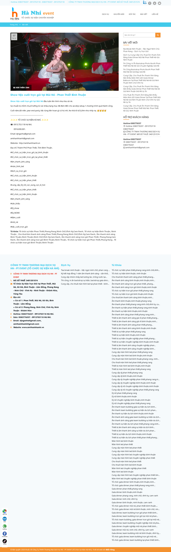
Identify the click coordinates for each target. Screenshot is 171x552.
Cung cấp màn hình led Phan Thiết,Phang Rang (132, 352)
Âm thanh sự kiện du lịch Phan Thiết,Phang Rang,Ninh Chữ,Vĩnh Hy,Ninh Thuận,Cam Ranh (135, 425)
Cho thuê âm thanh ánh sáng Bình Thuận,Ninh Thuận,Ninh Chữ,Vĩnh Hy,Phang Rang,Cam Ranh (132, 298)
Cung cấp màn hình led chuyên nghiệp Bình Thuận (134, 454)
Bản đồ (5, 514)
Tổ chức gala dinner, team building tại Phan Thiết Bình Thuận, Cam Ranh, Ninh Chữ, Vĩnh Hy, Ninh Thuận (135, 541)
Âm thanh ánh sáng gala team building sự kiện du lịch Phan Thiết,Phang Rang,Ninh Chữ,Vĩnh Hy (135, 421)
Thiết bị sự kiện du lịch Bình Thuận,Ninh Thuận (132, 434)
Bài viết (25, 24)
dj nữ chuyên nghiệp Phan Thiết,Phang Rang (131, 403)
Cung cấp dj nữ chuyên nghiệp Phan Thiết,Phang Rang (135, 389)
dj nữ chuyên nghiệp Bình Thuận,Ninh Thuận (131, 400)
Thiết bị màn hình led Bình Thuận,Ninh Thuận (131, 366)
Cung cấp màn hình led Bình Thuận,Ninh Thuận (132, 355)
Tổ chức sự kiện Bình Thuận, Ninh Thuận (129, 273)
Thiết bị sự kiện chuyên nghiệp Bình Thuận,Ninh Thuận (135, 342)
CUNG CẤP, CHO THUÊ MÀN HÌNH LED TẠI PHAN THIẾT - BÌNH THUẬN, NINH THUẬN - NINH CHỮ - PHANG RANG (84, 285)
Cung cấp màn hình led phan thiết (127, 447)
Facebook (4, 536)
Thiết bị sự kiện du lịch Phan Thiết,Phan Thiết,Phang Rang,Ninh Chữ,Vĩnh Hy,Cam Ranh (134, 438)
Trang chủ (14, 24)
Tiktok (5, 544)
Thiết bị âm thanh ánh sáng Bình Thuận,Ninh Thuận (134, 328)
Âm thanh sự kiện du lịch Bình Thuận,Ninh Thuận (133, 413)
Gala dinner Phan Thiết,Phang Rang (127, 488)
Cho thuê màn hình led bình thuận (127, 465)
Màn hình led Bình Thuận (122, 441)
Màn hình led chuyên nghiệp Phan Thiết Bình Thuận (134, 478)
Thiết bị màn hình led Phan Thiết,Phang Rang (131, 369)
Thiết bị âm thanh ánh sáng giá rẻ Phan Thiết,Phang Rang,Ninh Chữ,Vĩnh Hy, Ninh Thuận (134, 319)
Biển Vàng (110, 549)
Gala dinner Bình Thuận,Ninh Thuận (127, 492)
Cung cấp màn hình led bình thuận (127, 451)
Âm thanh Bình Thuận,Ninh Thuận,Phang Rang (131, 301)
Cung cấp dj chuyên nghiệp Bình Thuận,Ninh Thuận (134, 383)
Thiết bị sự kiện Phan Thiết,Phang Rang (129, 331)
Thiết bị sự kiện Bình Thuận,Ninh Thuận (128, 335)
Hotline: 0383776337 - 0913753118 (26, 2)
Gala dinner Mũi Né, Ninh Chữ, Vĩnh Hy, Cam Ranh (133, 530)
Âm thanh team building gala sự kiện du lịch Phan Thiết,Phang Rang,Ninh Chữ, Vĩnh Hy (133, 411)
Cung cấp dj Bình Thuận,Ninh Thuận (127, 376)
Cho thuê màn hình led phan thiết (126, 461)
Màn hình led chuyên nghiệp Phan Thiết (129, 468)
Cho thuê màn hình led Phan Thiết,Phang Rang (132, 362)
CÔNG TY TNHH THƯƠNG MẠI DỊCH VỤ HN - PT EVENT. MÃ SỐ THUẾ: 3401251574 (104, 2)
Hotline (5, 529)
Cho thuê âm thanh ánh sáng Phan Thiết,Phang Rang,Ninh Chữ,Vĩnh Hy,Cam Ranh (56, 234)
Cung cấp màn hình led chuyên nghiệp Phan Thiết (133, 458)
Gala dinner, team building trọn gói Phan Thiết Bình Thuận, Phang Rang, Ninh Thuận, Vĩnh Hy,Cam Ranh (134, 514)
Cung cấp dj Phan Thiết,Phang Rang (127, 372)
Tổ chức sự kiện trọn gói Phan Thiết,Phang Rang (90, 240)
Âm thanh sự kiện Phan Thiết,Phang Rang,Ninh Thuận (135, 307)
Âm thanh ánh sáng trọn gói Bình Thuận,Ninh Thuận (41, 240)
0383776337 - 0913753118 (137, 142)
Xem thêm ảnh (22, 87)
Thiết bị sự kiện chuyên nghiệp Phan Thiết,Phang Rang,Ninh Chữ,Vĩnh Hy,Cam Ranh (133, 339)
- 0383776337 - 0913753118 (52, 2)
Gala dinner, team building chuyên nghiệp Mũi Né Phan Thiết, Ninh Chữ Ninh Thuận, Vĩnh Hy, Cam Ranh (136, 524)
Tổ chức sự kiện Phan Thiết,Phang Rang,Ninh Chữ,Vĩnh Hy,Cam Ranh (51, 231)
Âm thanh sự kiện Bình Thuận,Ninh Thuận (130, 311)
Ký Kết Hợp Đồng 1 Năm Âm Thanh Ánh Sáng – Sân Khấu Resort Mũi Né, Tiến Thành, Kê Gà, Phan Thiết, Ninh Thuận (85, 274)
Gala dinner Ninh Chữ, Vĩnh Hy (124, 499)
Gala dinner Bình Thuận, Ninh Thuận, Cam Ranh (132, 502)
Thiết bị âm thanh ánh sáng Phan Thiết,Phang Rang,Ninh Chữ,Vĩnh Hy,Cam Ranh (132, 326)
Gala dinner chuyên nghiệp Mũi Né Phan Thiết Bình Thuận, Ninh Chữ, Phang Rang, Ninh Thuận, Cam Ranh (134, 527)
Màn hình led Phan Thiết (122, 444)
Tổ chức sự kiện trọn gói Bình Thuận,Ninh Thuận (132, 294)
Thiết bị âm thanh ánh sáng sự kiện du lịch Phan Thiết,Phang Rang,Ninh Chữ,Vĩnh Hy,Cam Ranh (133, 431)
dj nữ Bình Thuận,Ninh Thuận (124, 396)
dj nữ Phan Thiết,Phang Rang (124, 393)
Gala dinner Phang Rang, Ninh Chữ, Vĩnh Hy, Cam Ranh (135, 495)
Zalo (4, 521)
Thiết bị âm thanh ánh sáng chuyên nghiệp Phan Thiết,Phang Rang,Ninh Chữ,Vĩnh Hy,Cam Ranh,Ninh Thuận (136, 346)
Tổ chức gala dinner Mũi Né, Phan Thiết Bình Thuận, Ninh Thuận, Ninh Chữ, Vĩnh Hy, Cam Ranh (134, 507)
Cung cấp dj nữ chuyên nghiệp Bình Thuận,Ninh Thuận (135, 386)
